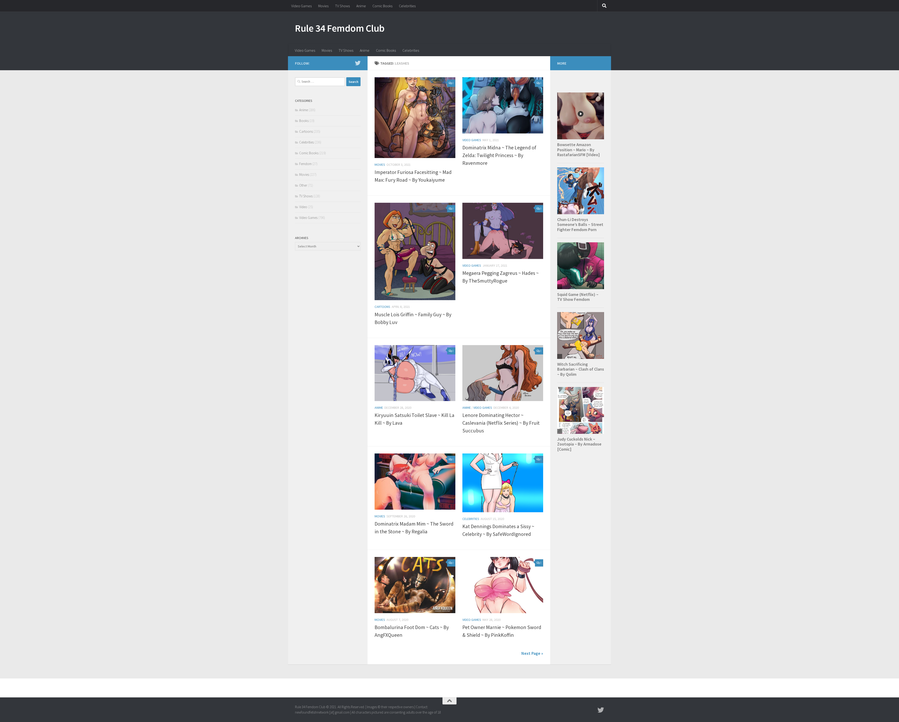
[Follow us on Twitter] (358, 63)
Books (304, 120)
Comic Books (382, 6)
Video (303, 207)
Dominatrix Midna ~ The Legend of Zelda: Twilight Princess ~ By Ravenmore (499, 155)
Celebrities (407, 6)
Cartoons (382, 307)
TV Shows (342, 6)
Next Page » (532, 653)
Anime (361, 6)
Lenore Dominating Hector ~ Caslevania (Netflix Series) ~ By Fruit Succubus (501, 423)
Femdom (305, 164)
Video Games (301, 6)
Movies (323, 6)
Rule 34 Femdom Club (340, 28)
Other (303, 185)
